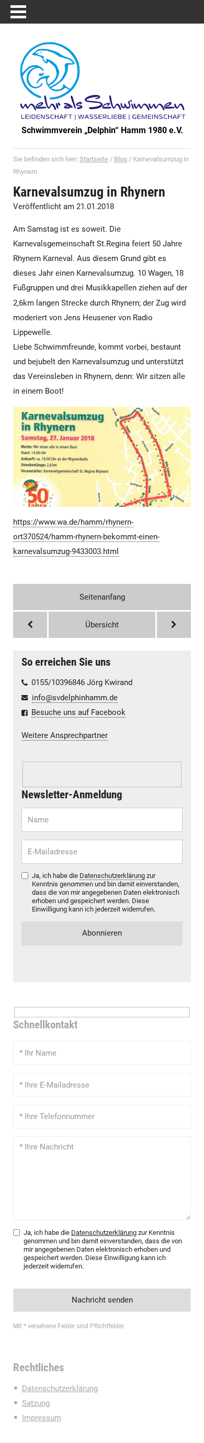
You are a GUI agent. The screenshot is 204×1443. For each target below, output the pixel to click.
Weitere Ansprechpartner (64, 735)
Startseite (94, 159)
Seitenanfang (102, 597)
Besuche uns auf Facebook (78, 712)
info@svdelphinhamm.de (75, 697)
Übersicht (102, 625)
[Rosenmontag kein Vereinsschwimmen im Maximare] (174, 624)
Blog (120, 159)
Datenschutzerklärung (112, 876)
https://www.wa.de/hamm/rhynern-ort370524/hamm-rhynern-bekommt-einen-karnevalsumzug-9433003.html (86, 536)
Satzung (36, 1403)
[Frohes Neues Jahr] (30, 624)
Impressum (41, 1418)
